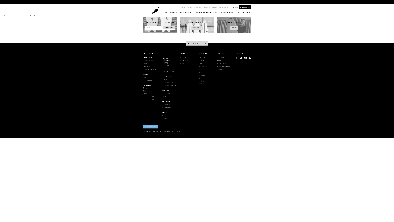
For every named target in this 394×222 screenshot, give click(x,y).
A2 (163, 69)
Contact (207, 7)
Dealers (190, 7)
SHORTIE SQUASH (168, 72)
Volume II (165, 118)
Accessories (184, 60)
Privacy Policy (222, 63)
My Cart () (246, 7)
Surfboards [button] (171, 12)
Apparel (183, 63)
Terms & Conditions (224, 66)
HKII (144, 77)
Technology (203, 66)
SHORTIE (165, 63)
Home (183, 7)
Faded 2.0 (165, 66)
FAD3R (164, 80)
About (214, 7)
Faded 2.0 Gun (167, 82)
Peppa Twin (166, 93)
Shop (200, 63)
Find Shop (197, 27)
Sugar (164, 96)
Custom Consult (203, 12)
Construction (224, 7)
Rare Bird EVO (148, 97)
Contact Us (221, 57)
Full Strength (166, 104)
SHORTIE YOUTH (149, 69)
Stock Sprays (203, 69)
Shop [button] (215, 12)
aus (236, 7)
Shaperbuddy (156, 131)
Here (234, 27)
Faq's (219, 60)
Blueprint (146, 88)
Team (237, 12)
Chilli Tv (201, 84)
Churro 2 (146, 91)
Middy (145, 94)
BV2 (163, 115)
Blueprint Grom (149, 60)
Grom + (146, 63)
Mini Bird (146, 66)
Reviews (246, 12)
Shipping (199, 7)
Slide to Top (197, 43)
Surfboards (184, 57)
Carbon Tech (227, 12)
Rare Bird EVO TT (149, 100)
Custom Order (187, 12)
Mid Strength (166, 107)
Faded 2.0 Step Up (169, 85)
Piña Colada (147, 80)
